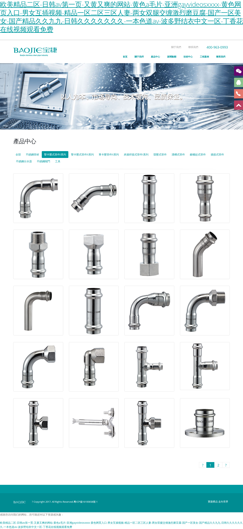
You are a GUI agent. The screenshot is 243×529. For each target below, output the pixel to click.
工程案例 (204, 56)
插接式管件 (217, 154)
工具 (57, 161)
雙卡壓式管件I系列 (55, 154)
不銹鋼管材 (32, 154)
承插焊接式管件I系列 (136, 154)
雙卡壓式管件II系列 (82, 154)
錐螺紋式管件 (198, 154)
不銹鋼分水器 (24, 161)
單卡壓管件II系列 (109, 154)
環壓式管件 (160, 154)
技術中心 (188, 56)
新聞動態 (171, 56)
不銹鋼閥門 (43, 161)
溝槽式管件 (178, 154)
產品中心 (155, 56)
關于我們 (176, 47)
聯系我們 (193, 47)
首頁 (125, 56)
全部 (18, 154)
